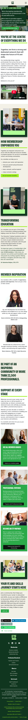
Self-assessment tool (13, 664)
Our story (13, 671)
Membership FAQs (13, 654)
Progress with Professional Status (13, 504)
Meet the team (13, 675)
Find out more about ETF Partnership (14, 547)
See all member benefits (10, 175)
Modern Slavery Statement (14, 711)
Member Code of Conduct (14, 704)
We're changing (13, 673)
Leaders (13, 662)
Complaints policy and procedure (10, 717)
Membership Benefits (13, 652)
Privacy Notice (10, 701)
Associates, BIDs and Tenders (14, 714)
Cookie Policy (18, 701)
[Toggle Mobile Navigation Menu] (25, 3)
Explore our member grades (12, 463)
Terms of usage (23, 717)
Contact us (13, 684)
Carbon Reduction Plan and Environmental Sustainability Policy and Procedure (14, 707)
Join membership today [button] (10, 28)
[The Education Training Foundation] (12, 3)
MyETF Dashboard (13, 682)
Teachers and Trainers (13, 660)
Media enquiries (13, 686)
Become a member (13, 650)
